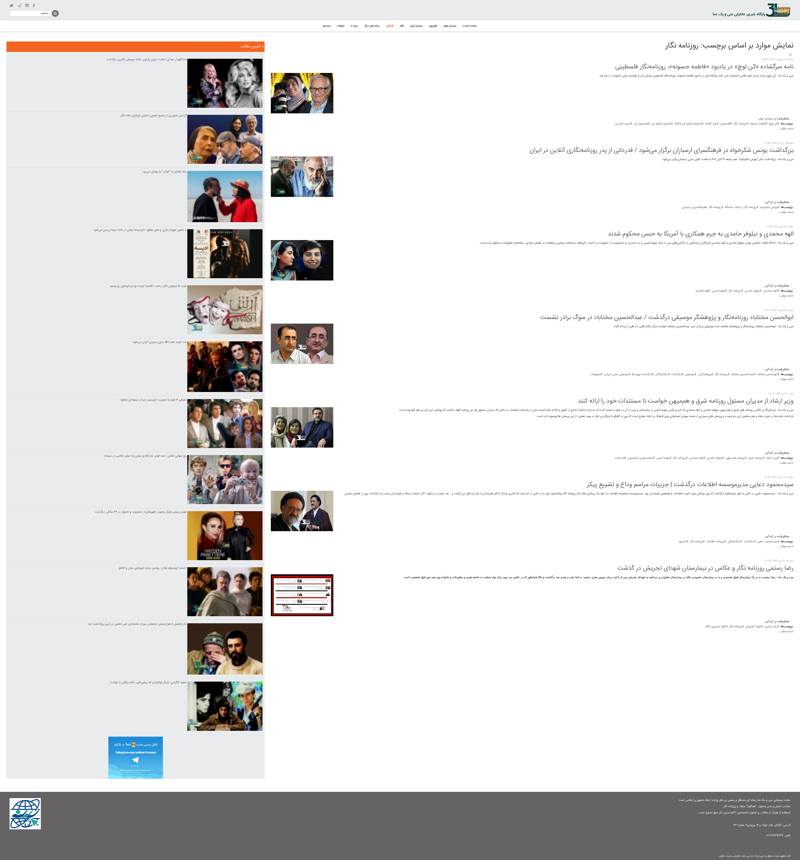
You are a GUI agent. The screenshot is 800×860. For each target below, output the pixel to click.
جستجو (55, 13)
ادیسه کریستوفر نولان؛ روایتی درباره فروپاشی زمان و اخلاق (152, 568)
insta (27, 5)
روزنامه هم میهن (735, 458)
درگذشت (676, 374)
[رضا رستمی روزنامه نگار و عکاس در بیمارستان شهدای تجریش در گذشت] (302, 595)
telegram (19, 5)
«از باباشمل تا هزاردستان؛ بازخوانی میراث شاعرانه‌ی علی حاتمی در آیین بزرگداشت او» (137, 624)
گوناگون (768, 202)
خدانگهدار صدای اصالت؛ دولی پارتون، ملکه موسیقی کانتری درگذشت (146, 60)
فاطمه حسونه (757, 123)
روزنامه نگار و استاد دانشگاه (740, 207)
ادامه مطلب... (785, 128)
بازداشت (619, 458)
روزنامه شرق (755, 458)
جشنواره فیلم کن (661, 123)
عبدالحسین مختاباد (742, 374)
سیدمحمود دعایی (767, 541)
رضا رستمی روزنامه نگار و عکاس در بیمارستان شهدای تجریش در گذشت (706, 568)
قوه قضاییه (701, 290)
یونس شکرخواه (769, 207)
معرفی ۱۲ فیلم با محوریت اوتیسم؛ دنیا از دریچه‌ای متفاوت (152, 400)
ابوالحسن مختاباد (767, 374)
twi (12, 6)
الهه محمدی (770, 290)
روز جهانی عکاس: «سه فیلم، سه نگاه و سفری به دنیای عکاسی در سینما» (145, 456)
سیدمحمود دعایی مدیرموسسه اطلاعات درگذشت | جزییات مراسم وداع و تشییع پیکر (690, 485)
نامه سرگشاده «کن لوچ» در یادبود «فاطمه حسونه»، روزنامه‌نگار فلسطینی (704, 67)
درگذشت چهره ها (642, 374)
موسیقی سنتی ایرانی (616, 374)
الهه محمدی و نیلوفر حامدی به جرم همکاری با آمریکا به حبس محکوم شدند (701, 234)
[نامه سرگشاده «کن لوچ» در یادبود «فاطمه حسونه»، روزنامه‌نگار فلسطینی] (302, 93)
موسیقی (689, 374)
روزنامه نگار (740, 123)
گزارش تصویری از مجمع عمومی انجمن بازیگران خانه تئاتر (153, 116)
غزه (715, 123)
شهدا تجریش (753, 626)
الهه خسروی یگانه (715, 626)
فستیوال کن (641, 123)
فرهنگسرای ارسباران (693, 207)
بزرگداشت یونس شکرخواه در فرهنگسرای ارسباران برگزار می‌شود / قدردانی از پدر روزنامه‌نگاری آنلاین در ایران (662, 150)
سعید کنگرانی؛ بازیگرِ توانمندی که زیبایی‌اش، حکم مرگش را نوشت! (148, 682)
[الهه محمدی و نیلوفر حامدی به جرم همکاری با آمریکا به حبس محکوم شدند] (302, 260)
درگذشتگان (661, 374)
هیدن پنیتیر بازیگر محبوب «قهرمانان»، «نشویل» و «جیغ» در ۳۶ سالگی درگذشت (140, 512)
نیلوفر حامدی (752, 290)
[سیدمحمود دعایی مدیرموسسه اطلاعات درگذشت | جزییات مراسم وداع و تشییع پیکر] (302, 510)
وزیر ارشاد (772, 458)
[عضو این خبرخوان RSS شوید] (790, 54)
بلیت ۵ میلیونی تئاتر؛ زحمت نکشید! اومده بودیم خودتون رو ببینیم (148, 286)
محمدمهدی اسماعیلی (640, 458)
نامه (707, 123)
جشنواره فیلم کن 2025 (687, 123)
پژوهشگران (704, 374)
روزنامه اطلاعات (715, 541)
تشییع (682, 541)
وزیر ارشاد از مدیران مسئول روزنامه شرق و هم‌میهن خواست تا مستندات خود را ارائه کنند (686, 401)
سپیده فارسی (622, 123)
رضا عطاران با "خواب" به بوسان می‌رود (164, 172)
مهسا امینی (718, 290)
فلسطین (725, 123)
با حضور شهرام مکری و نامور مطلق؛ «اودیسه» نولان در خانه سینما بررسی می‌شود (140, 230)
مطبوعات (596, 374)
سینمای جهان (765, 118)
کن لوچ (773, 123)
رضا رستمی (771, 626)
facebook (34, 6)
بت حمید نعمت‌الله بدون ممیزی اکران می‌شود (159, 342)
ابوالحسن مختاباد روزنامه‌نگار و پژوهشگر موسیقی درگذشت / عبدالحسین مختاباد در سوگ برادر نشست (667, 318)
